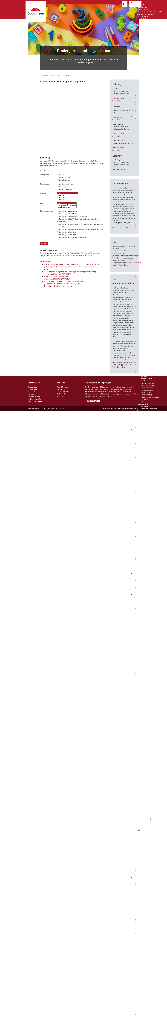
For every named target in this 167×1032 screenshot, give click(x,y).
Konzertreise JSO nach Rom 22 (155, 734)
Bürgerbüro (140, 276)
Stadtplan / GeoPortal (144, 26)
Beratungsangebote (147, 534)
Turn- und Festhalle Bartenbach (151, 423)
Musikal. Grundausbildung (153, 701)
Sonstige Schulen (146, 657)
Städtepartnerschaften (144, 181)
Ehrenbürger (145, 128)
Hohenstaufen (145, 142)
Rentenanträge (145, 392)
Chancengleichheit (147, 209)
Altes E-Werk (145, 416)
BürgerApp (140, 100)
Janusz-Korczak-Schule (152, 629)
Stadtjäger (140, 362)
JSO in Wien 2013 (150, 810)
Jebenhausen (145, 146)
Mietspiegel (144, 33)
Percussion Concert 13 (152, 803)
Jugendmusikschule (143, 673)
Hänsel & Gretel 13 (150, 801)
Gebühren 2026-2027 (58, 279)
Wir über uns (145, 678)
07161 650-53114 (118, 134)
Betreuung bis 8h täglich (67, 232)
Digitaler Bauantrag (147, 67)
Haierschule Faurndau (151, 627)
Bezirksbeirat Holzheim (152, 330)
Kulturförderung (146, 894)
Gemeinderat (145, 160)
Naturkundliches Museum (149, 954)
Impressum (140, 105)
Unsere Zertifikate (150, 690)
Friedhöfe (140, 365)
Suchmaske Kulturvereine (153, 915)
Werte (139, 195)
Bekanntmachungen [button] (35, 401)
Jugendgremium (146, 351)
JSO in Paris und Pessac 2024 (154, 854)
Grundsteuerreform (150, 58)
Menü (138, 830)
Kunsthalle (140, 1012)
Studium (143, 19)
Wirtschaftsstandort (143, 216)
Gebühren (147, 56)
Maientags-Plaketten (148, 1007)
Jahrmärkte (144, 1021)
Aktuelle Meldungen (143, 5)
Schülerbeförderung (147, 662)
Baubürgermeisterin (147, 158)
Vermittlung (148, 943)
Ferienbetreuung (146, 666)
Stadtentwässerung (143, 230)
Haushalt (144, 165)
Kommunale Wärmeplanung (150, 441)
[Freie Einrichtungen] (66, 207)
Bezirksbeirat (148, 311)
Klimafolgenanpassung (145, 443)
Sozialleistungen (142, 374)
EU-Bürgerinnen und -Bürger (150, 295)
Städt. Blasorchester (147, 727)
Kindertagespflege (65, 189)
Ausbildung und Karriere (149, 235)
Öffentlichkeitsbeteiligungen (150, 70)
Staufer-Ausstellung (147, 984)
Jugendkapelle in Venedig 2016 (155, 764)
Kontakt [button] (31, 394)
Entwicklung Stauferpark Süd (150, 490)
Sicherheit (140, 560)
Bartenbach (144, 132)
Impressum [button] (32, 387)
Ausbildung (144, 16)
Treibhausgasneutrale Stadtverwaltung (154, 437)
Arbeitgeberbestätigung (59, 286)
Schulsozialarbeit (146, 346)
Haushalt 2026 (149, 167)
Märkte (139, 1017)
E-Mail (117, 101)
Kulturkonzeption (146, 896)
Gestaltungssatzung (151, 467)
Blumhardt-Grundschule (152, 613)
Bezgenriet (144, 135)
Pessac (143, 188)
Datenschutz (141, 107)
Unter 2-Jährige (64, 177)
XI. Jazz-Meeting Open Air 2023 (155, 850)
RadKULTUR (148, 504)
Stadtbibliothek (142, 1014)
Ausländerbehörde (143, 288)
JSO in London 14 (150, 794)
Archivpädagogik (146, 1031)
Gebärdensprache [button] (34, 399)
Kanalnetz (144, 244)
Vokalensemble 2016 (151, 766)
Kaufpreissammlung (151, 49)
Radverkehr (144, 495)
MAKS (139, 875)
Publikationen (149, 949)
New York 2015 (149, 768)
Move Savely (145, 571)
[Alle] (67, 193)
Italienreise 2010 (150, 847)
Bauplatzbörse (145, 37)
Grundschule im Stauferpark (154, 625)
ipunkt (139, 922)
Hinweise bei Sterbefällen (149, 369)
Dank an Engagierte (143, 590)
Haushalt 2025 (149, 170)
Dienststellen (141, 274)
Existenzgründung (143, 522)
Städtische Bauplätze (148, 35)
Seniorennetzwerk (147, 360)
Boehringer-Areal (146, 543)
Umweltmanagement (148, 242)
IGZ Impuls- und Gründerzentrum (152, 527)
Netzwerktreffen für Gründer (153, 532)
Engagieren (136, 573)
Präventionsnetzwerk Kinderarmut (148, 425)
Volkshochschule (142, 871)
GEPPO (139, 102)
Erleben (135, 878)
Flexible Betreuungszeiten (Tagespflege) (72, 237)
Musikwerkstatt (149, 713)
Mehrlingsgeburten (147, 390)
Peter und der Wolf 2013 (152, 829)
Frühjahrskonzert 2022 (152, 743)
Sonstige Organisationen (149, 926)
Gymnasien (144, 652)
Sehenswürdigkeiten (143, 880)
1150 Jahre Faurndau (151, 139)
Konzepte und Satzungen (149, 462)
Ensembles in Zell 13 (151, 826)
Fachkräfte (140, 518)
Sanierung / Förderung (148, 77)
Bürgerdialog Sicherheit (148, 566)
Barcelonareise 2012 (151, 838)
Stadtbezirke (141, 130)
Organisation (145, 232)
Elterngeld (144, 376)
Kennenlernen (137, 116)
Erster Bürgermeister (147, 156)
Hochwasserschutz (147, 448)
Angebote (144, 260)
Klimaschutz (141, 434)
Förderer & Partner (147, 861)
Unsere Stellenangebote (149, 868)
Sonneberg (144, 190)
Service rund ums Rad (151, 506)
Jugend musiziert (146, 694)
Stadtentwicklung (143, 457)
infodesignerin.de (113, 409)
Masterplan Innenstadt (152, 481)
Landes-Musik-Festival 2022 (154, 741)
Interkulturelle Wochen (148, 891)
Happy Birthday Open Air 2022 (154, 738)
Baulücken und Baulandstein (150, 63)
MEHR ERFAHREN (93, 401)
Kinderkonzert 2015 (151, 771)
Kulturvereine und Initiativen (150, 912)
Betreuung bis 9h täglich (67, 235)
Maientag (140, 1003)
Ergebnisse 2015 (154, 775)
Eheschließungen (146, 281)
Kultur (139, 884)
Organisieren (137, 265)
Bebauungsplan (146, 72)
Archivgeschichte (146, 1028)
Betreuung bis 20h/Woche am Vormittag (73, 216)
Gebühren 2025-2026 (58, 276)
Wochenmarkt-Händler (148, 1019)
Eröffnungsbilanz (150, 172)
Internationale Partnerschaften (154, 687)
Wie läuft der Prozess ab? (153, 898)
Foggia (143, 184)
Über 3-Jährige (64, 175)
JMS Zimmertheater (147, 555)
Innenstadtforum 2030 (148, 460)
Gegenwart (144, 123)
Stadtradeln (148, 508)
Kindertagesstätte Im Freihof (150, 541)
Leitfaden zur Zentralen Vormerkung (64, 281)
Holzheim (144, 144)
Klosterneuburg (146, 186)
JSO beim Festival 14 (151, 796)
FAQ (142, 253)
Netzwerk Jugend (146, 348)
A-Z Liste (144, 272)
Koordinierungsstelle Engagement (148, 576)
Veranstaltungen (142, 7)
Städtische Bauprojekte (144, 536)
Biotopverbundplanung (148, 453)
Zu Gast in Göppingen (144, 882)
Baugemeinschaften (147, 65)
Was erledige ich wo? (144, 267)
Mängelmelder (141, 372)
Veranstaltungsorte (143, 411)
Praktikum (144, 21)
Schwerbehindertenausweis (150, 397)
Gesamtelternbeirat (147, 669)
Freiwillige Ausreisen (147, 304)
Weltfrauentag (149, 211)
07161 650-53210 (118, 98)
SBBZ (142, 655)
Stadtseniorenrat (146, 355)
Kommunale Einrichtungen (150, 599)
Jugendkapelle (145, 722)
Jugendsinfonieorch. (148, 715)
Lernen (135, 594)
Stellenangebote (142, 9)
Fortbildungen (141, 587)
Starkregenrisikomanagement (151, 450)
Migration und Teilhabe (148, 200)
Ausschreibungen (142, 84)
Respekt (143, 214)
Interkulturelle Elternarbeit (153, 207)
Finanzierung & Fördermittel (146, 585)
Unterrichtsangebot (147, 696)
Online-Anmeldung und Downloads (152, 859)
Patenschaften (145, 193)
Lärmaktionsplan (146, 513)
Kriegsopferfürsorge (147, 383)
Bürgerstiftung (141, 255)
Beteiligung (140, 432)
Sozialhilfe (144, 399)
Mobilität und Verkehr (144, 492)
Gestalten (136, 430)
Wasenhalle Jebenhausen (149, 420)
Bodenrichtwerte (149, 47)
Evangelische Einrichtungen (150, 604)
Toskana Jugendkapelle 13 (153, 806)
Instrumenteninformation (152, 703)
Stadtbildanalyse (150, 478)
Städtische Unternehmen (145, 225)
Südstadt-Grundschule (152, 636)
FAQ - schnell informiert (148, 866)
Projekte (143, 249)
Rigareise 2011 (149, 843)
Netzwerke (144, 406)
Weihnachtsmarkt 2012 (152, 833)
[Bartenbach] (67, 195)
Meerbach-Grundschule (152, 631)
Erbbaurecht (145, 61)
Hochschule (141, 671)
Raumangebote (142, 583)
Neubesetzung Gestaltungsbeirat (155, 488)
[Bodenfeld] (67, 199)
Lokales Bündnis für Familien (147, 427)
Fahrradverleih (149, 502)
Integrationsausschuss (152, 204)
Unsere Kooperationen (148, 692)
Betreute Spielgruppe (66, 184)
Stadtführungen (142, 919)
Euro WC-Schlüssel (147, 378)
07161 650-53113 (118, 117)
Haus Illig (147, 680)
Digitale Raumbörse (151, 908)
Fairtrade (144, 197)
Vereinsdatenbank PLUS (145, 580)
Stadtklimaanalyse (147, 455)
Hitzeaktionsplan (146, 446)
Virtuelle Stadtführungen (149, 125)
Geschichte (144, 121)
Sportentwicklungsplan (148, 929)
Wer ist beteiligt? (150, 903)
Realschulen (145, 650)
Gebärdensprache (143, 114)
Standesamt (141, 279)
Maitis (143, 149)
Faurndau (144, 137)
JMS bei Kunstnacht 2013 (153, 822)
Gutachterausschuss (151, 44)
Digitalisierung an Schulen (149, 659)
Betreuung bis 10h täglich (68, 211)
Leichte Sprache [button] (34, 397)
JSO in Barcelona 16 (151, 759)
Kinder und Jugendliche (145, 341)
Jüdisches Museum (147, 968)
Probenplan (148, 717)
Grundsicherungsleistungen (150, 381)
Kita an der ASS (146, 550)
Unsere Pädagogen (150, 683)
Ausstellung (148, 994)
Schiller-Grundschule (151, 634)
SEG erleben (145, 239)
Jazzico (143, 720)
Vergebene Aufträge (147, 93)
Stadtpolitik (140, 151)
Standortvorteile (146, 218)
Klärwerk (143, 246)
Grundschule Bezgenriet (152, 618)
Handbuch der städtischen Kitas (63, 284)
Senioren (140, 353)
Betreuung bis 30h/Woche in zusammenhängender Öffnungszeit (81, 229)
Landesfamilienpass (147, 388)
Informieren (137, 2)
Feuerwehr (140, 228)
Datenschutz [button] (33, 389)
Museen (139, 933)
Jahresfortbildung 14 (151, 799)
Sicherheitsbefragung (148, 562)
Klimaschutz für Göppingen (150, 439)
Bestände (144, 1026)
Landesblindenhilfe (147, 385)
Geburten (144, 283)
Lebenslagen (145, 269)
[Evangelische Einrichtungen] (66, 205)
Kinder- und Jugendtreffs (149, 344)
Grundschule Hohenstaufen (153, 620)
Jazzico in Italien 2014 (152, 792)
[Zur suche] (125, 4)
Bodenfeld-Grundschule (152, 615)
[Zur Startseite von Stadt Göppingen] (36, 11)
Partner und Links (150, 952)
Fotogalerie (148, 724)
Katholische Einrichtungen (149, 601)
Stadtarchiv (140, 1024)
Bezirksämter (141, 307)
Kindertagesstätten (143, 597)
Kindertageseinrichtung (67, 187)
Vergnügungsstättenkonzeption (155, 476)
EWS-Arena (144, 418)
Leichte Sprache (142, 112)
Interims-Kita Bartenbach (149, 553)
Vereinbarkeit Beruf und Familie (151, 12)
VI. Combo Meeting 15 (151, 782)
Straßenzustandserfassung (150, 515)
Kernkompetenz (146, 221)
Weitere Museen (146, 1001)
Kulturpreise (145, 910)
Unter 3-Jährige (64, 180)
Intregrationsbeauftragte (152, 202)
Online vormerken (121, 227)
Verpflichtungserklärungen (149, 297)
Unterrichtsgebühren (147, 706)
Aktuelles (147, 938)
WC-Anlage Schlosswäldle (149, 539)
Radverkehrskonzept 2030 (153, 497)
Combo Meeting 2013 (151, 808)
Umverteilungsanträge (148, 300)
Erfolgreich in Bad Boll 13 (153, 824)
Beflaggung (144, 177)
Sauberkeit (140, 557)
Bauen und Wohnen (143, 30)
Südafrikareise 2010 (151, 845)
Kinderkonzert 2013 (151, 813)
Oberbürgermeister (147, 153)
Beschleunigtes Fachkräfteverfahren (153, 302)
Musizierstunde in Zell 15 (152, 787)
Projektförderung (146, 262)
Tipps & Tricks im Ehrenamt (146, 592)
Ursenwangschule (150, 641)
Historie (143, 251)
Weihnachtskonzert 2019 (152, 745)
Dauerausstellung (150, 947)
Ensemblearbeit (146, 710)
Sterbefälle (144, 286)
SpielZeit (144, 887)
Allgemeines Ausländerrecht (150, 293)
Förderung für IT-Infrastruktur (150, 525)
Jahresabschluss (150, 174)
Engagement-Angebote (144, 578)
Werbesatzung (149, 469)
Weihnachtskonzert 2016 (152, 757)
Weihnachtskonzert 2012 (152, 831)
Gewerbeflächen (142, 223)
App (142, 864)
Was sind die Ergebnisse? (153, 905)
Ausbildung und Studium (145, 14)
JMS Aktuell (145, 676)
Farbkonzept (148, 471)
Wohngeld (144, 402)
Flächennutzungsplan (148, 74)
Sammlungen (149, 959)
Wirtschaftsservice (143, 404)
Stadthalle (144, 413)
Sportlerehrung (146, 931)
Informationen (145, 237)
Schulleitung (145, 857)
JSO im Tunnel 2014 (151, 789)
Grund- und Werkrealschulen (150, 643)
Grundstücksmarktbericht (153, 54)
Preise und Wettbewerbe (149, 409)
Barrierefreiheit (142, 109)
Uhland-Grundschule (151, 638)
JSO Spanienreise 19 (151, 748)
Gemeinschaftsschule (148, 648)
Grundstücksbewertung (148, 40)
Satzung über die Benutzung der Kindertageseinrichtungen (72, 264)
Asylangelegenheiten (148, 290)
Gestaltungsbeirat (147, 485)
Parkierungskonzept (147, 511)
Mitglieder (147, 163)
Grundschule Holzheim (148, 546)
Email (61, 396)
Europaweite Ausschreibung (150, 86)
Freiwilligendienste (147, 23)
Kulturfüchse (145, 889)
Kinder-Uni (140, 873)
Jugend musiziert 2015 (152, 773)
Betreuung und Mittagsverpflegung (152, 664)
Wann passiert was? (151, 901)
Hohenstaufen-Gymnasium (150, 548)
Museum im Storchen (148, 936)
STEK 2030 (148, 464)
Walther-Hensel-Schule (152, 645)
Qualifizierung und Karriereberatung (153, 520)
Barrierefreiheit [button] (34, 392)
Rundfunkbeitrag (146, 395)
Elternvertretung (149, 685)
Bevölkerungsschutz (143, 95)
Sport (138, 924)
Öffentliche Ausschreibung (150, 88)
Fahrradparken (149, 499)
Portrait (139, 119)
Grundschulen (145, 611)
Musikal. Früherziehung (152, 699)
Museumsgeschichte (151, 945)
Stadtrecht (144, 179)
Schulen (139, 608)
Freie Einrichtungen (147, 606)
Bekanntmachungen (143, 98)
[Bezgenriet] (67, 197)
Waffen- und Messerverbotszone (152, 569)
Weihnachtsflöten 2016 (152, 755)
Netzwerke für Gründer (148, 529)
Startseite (46, 75)
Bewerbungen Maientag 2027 (151, 1010)
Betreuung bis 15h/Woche (68, 214)
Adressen (144, 358)
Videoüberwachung (147, 564)
